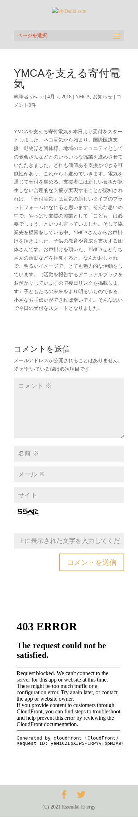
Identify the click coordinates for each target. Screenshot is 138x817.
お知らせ (103, 96)
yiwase (37, 96)
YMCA (82, 96)
